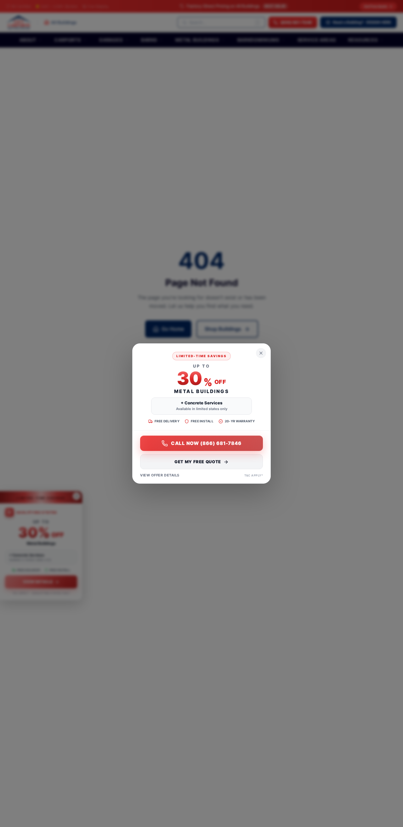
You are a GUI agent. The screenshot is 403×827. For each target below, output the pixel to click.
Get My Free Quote (197, 461)
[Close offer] (261, 353)
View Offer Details (159, 475)
